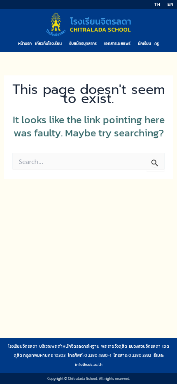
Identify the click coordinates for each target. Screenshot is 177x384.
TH (157, 4)
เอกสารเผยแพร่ (117, 43)
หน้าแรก (25, 43)
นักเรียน (144, 43)
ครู (156, 43)
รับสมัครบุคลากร (83, 43)
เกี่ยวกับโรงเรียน (48, 43)
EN (171, 4)
